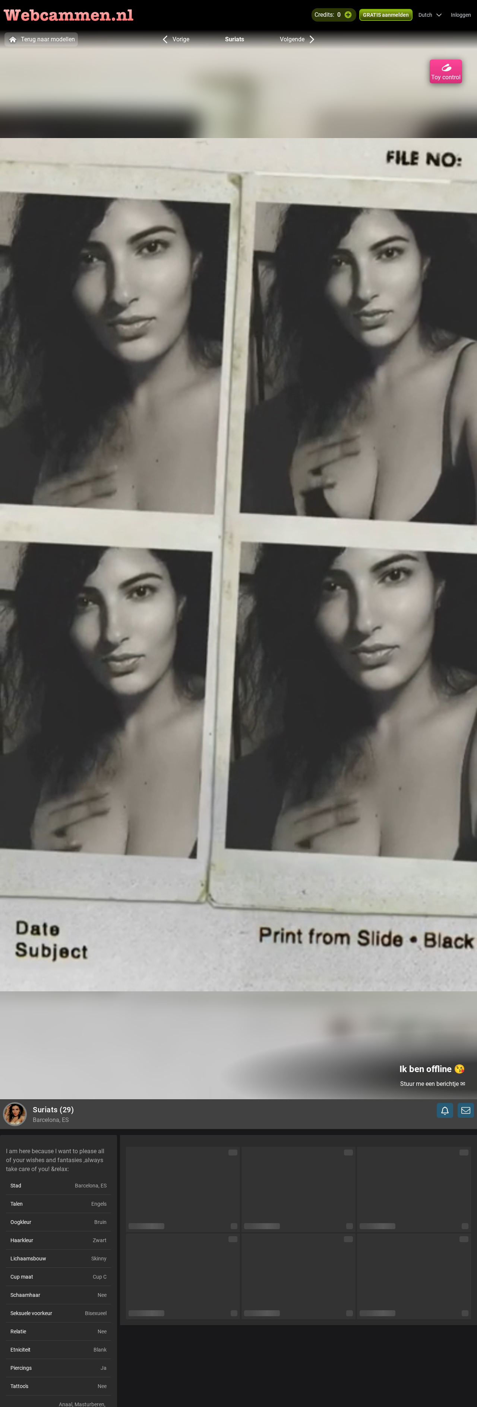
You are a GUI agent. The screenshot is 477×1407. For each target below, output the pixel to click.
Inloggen (461, 15)
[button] (430, 14)
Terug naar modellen (48, 39)
